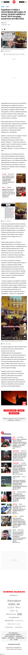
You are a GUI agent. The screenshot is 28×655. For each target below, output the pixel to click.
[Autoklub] (14, 617)
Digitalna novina (20, 638)
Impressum (19, 636)
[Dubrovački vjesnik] (14, 623)
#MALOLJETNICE (14, 413)
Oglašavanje (11, 638)
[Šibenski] (19, 627)
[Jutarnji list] (14, 600)
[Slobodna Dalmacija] (14, 1)
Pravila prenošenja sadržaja (13, 634)
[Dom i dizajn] (19, 613)
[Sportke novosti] (18, 604)
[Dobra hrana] (11, 613)
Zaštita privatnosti (9, 636)
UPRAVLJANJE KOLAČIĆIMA (14, 644)
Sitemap (16, 639)
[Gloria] (12, 610)
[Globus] (11, 607)
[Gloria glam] (16, 610)
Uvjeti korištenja (13, 633)
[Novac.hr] (9, 620)
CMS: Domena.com (18, 649)
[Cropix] (19, 620)
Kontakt (4, 638)
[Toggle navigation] (2, 2)
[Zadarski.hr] (9, 627)
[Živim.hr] (18, 607)
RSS (11, 639)
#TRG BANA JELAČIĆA (10, 410)
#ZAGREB (21, 410)
